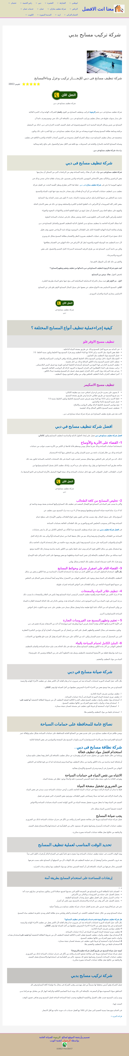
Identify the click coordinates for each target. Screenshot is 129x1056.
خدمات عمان (28, 9)
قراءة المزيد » (116, 1016)
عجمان (14, 3)
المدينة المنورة (45, 15)
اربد (59, 15)
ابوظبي (75, 3)
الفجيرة (50, 3)
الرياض (75, 9)
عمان (42, 9)
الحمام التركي (72, 15)
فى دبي (90, 185)
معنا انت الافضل (98, 9)
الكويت (31, 15)
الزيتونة (92, 112)
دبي (39, 3)
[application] (71, 3)
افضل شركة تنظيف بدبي (109, 529)
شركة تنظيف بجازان (58, 9)
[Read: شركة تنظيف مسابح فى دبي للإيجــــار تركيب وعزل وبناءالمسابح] (104, 61)
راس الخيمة (27, 3)
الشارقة (63, 3)
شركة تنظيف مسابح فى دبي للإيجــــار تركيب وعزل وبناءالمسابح (78, 78)
